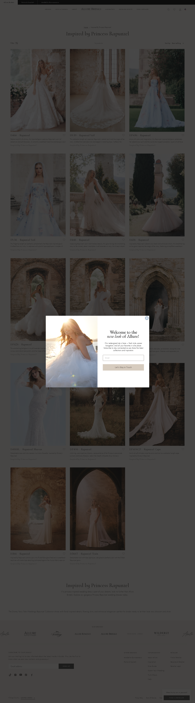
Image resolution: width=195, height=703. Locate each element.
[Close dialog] (147, 318)
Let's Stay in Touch (123, 367)
